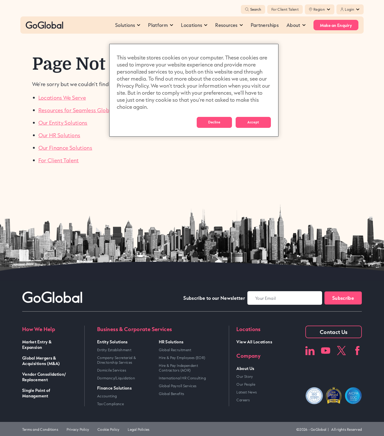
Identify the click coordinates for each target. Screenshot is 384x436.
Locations (191, 25)
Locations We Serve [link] (62, 97)
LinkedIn (310, 350)
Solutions (125, 25)
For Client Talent (285, 9)
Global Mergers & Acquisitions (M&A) (41, 360)
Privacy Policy (78, 429)
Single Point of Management (36, 392)
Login (349, 9)
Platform (158, 25)
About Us (245, 368)
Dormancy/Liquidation (116, 378)
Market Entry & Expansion (36, 344)
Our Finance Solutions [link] (65, 147)
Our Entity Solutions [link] (63, 122)
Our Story (244, 376)
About (293, 25)
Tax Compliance (110, 404)
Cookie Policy (108, 429)
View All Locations (254, 341)
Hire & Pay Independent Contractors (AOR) (178, 368)
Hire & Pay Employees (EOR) (182, 357)
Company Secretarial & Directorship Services (116, 360)
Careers (243, 400)
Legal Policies (138, 429)
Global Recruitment (175, 350)
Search (255, 9)
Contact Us (334, 332)
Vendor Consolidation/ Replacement (44, 376)
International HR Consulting (182, 378)
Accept (253, 122)
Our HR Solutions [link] (59, 135)
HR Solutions (171, 341)
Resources (226, 25)
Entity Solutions (112, 341)
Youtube (325, 350)
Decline (214, 122)
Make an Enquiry (336, 25)
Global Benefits (171, 393)
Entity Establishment (114, 350)
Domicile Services (111, 370)
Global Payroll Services (177, 386)
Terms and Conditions (40, 429)
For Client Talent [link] (58, 160)
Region (319, 9)
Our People (245, 384)
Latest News (246, 392)
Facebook (357, 350)
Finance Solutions (114, 388)
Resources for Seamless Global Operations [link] (90, 110)
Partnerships (265, 25)
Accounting (107, 396)
